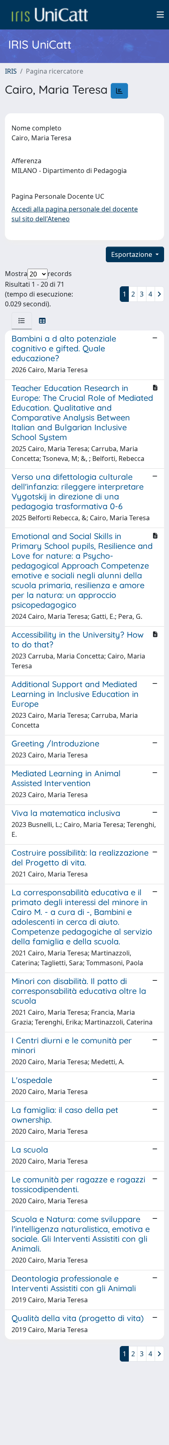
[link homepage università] (49, 15)
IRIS (11, 71)
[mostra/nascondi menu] (160, 15)
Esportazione (132, 254)
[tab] (21, 320)
